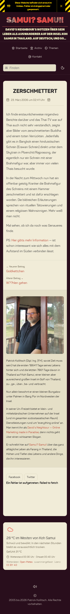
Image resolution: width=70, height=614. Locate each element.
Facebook (14, 477)
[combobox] (29, 67)
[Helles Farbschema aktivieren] (62, 68)
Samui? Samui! (38, 444)
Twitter (31, 477)
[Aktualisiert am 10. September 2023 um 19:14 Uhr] (48, 100)
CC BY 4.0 (11, 564)
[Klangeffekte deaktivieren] (35, 586)
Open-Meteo (26, 561)
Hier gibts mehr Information (29, 240)
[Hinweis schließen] (61, 6)
